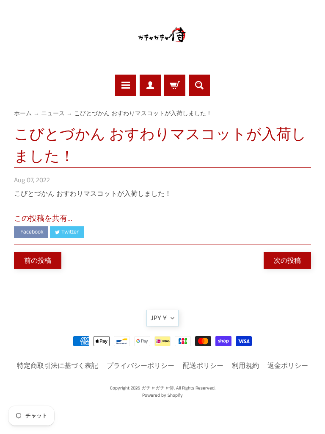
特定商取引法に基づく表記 (57, 366)
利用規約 (245, 366)
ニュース (53, 114)
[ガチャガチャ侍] (162, 38)
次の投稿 (287, 260)
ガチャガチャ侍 (157, 388)
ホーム (23, 114)
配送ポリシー (203, 366)
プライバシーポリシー (140, 366)
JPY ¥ (159, 318)
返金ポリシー (287, 366)
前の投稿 (37, 260)
